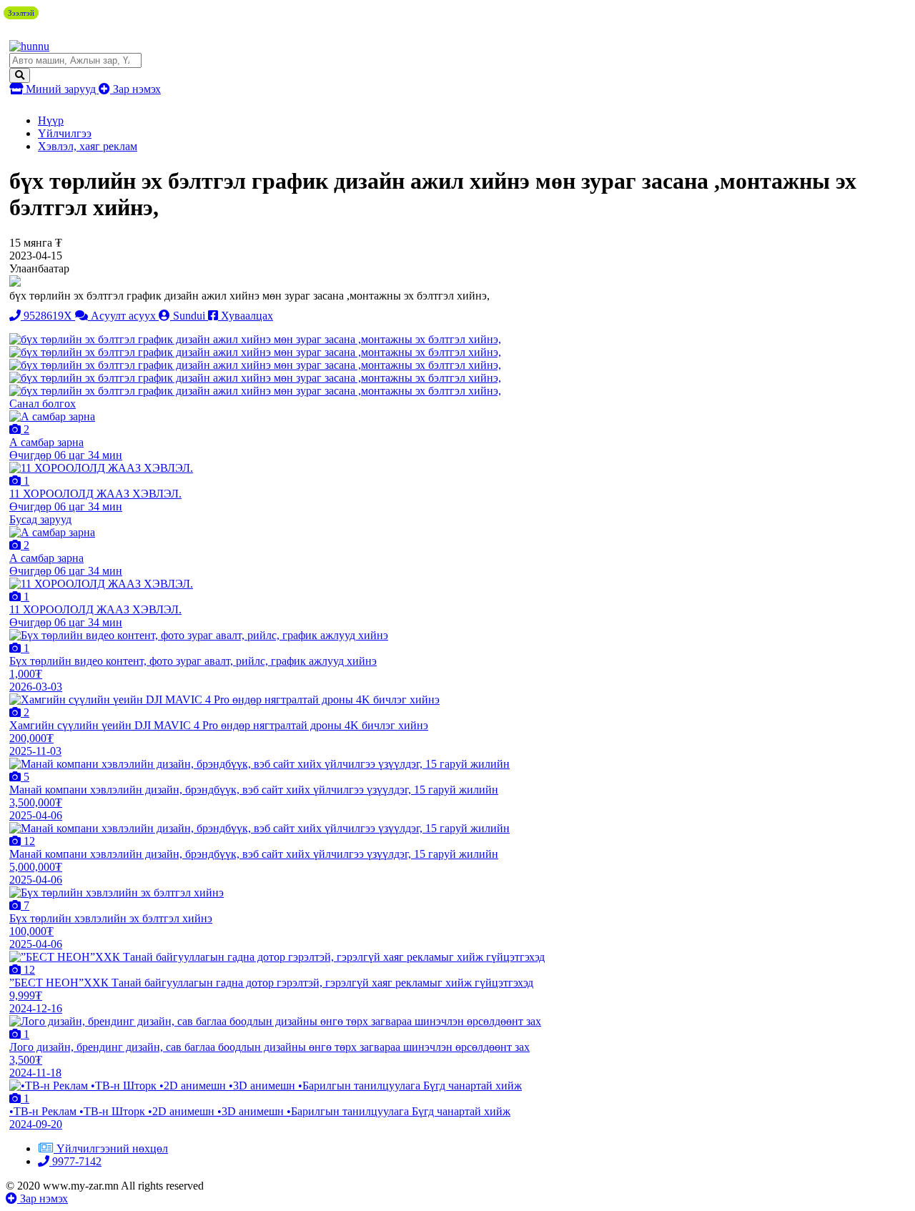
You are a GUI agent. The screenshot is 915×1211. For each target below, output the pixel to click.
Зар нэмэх (135, 89)
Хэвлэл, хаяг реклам (87, 146)
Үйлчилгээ (65, 133)
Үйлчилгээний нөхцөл (112, 1148)
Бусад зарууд (40, 519)
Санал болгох (42, 403)
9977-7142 (75, 1161)
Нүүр (51, 120)
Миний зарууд (61, 89)
